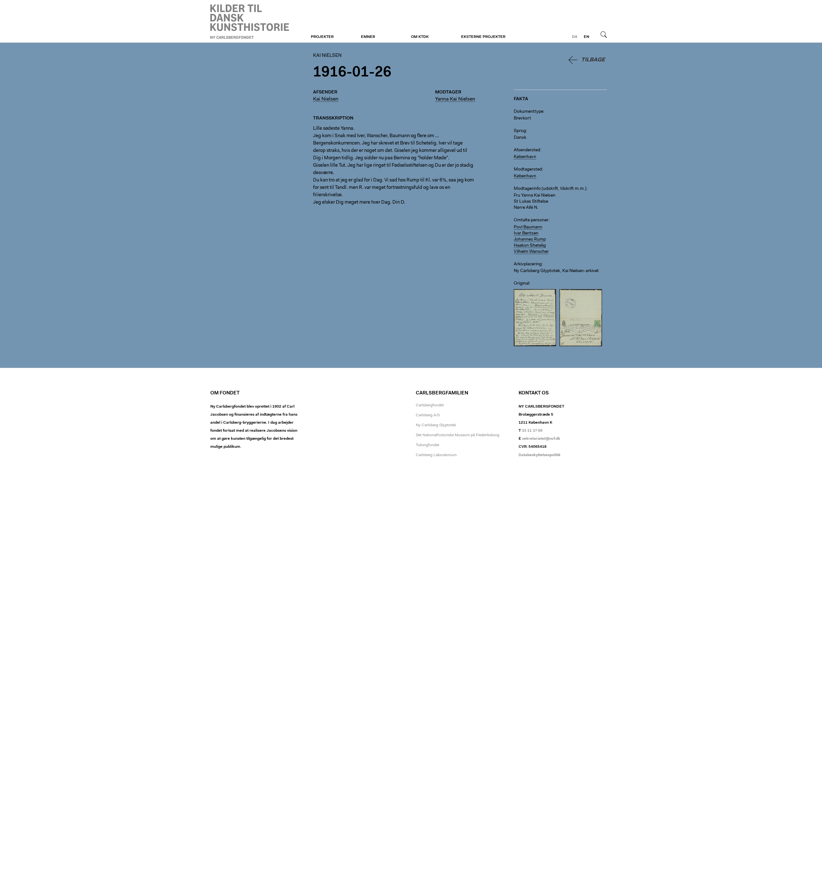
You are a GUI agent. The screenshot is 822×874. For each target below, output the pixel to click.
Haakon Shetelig (530, 245)
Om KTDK (420, 37)
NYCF (249, 21)
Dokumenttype (528, 112)
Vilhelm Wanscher (531, 252)
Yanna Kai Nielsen (455, 99)
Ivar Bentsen (526, 233)
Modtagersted (528, 169)
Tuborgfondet (427, 445)
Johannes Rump (530, 239)
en (586, 37)
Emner (368, 37)
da (574, 37)
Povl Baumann (528, 227)
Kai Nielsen (327, 55)
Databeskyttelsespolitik (540, 455)
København (525, 157)
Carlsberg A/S (428, 415)
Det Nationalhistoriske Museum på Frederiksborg (457, 435)
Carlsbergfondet (430, 405)
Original (521, 283)
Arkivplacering (528, 264)
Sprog (520, 131)
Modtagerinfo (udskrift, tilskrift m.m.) (550, 189)
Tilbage (593, 60)
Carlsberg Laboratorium (436, 455)
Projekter (322, 37)
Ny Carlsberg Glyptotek (436, 425)
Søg (604, 34)
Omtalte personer (531, 220)
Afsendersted (527, 150)
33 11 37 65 (532, 431)
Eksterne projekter (483, 37)
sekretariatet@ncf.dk (541, 439)
